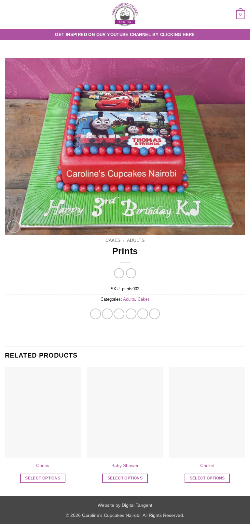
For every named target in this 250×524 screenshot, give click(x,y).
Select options (42, 478)
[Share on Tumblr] (154, 313)
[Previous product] (131, 273)
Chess (42, 465)
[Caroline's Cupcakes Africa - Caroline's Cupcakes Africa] (125, 14)
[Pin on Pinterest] (142, 313)
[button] (9, 14)
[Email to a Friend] (131, 313)
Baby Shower (125, 465)
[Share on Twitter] (119, 313)
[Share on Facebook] (107, 313)
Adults (136, 240)
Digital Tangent (137, 505)
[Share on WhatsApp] (95, 313)
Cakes (112, 240)
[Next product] (119, 273)
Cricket (207, 465)
